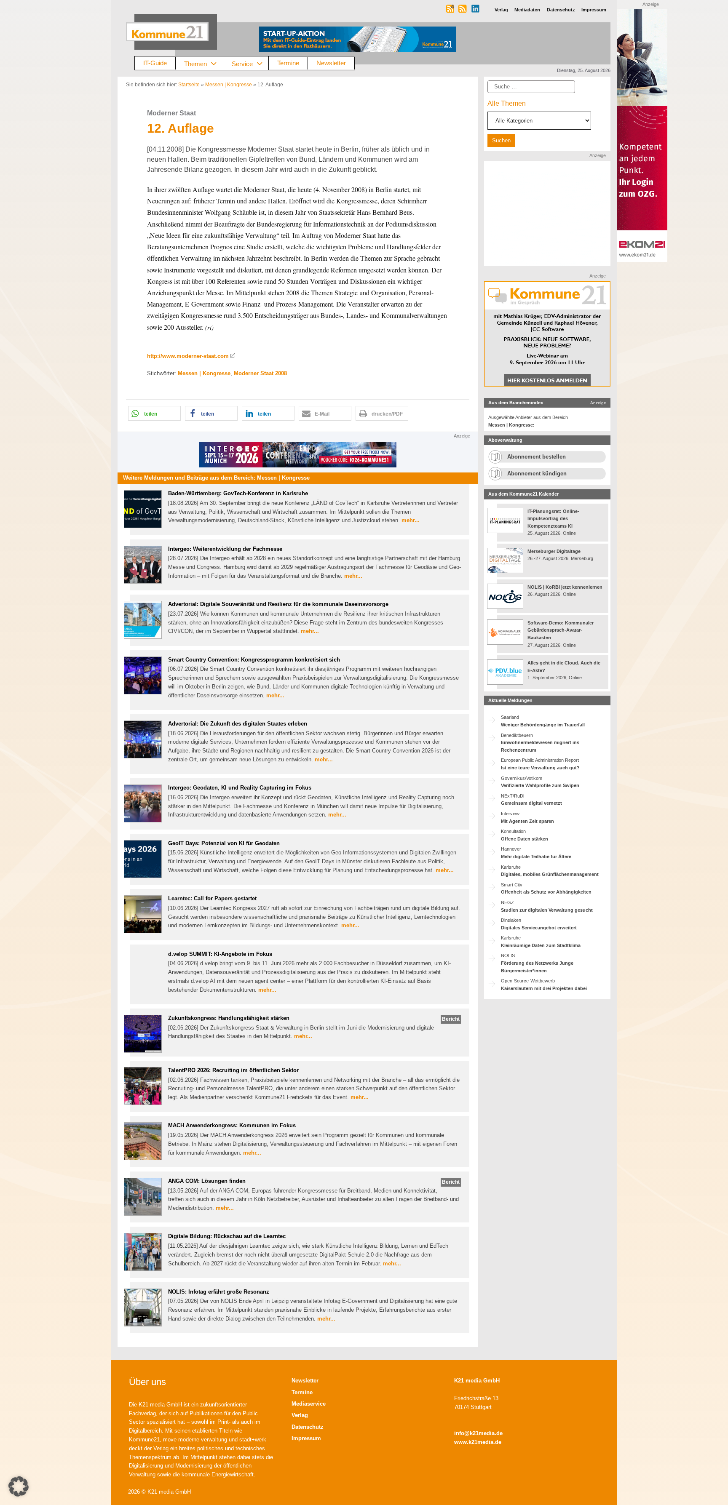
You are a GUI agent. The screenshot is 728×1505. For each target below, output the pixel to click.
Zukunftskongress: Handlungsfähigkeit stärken (228, 1018)
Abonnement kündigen (537, 473)
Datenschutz (308, 1427)
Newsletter (331, 63)
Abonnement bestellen (536, 457)
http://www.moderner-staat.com (188, 356)
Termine (288, 63)
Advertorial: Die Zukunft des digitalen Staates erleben (237, 723)
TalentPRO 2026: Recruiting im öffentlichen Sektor (233, 1070)
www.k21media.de (477, 1442)
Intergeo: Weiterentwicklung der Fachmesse (225, 549)
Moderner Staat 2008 (260, 373)
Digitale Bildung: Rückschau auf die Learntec (227, 1236)
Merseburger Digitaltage (554, 551)
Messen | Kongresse (228, 85)
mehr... (410, 520)
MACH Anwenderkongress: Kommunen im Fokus (232, 1125)
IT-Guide (155, 63)
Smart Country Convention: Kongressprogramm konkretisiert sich (254, 659)
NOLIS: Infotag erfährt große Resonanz (218, 1292)
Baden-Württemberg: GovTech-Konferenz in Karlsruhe (238, 493)
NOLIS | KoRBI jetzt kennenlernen (564, 587)
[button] (154, 413)
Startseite (189, 85)
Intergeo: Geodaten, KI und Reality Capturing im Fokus (239, 788)
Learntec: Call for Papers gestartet (212, 898)
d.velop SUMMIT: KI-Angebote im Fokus (220, 954)
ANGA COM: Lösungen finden (207, 1181)
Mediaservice (309, 1404)
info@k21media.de (478, 1433)
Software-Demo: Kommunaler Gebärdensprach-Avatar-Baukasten (560, 630)
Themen (195, 63)
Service (242, 63)
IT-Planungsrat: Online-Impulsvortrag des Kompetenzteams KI (553, 518)
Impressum (306, 1438)
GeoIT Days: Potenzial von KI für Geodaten (224, 843)
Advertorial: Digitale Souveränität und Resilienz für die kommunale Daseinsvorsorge (278, 604)
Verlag (300, 1415)
